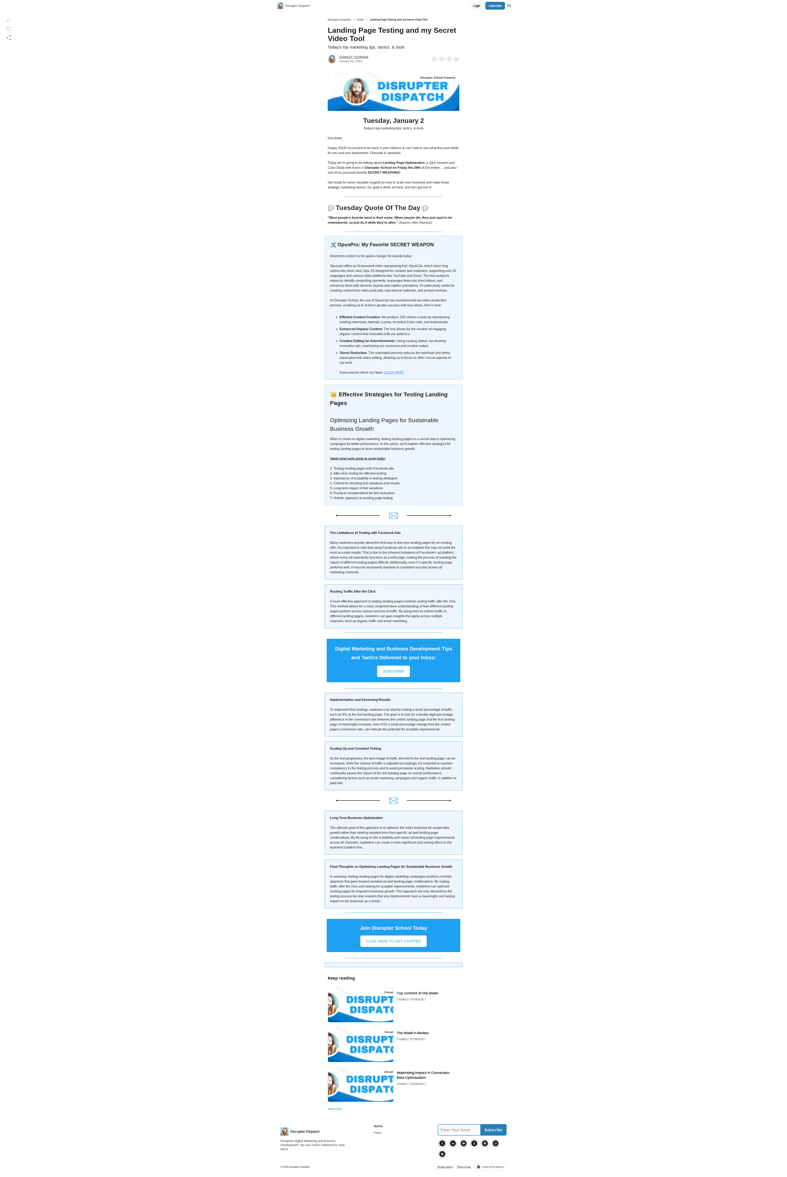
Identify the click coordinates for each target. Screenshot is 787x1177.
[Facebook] (484, 1143)
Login (476, 6)
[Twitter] (442, 1143)
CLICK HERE (394, 372)
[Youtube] (463, 1143)
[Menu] (509, 5)
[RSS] (442, 1154)
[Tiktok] (474, 1143)
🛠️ (333, 244)
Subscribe (495, 6)
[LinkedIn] (452, 1143)
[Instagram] (495, 1143)
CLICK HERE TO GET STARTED (393, 941)
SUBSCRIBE (393, 671)
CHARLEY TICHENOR (353, 57)
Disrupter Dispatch (339, 19)
